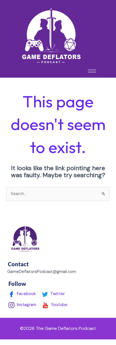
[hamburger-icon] (92, 71)
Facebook (26, 294)
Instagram (26, 304)
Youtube (58, 304)
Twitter (57, 294)
